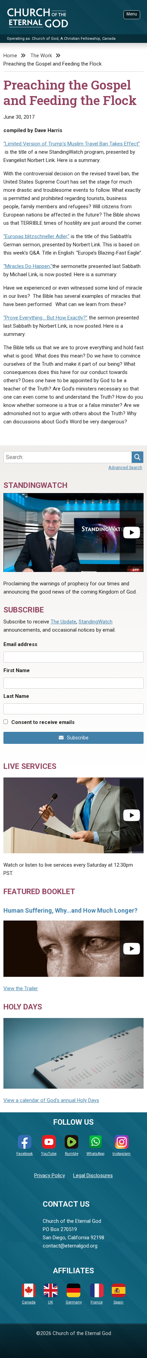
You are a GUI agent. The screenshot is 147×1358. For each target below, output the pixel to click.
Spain (118, 1302)
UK (50, 1302)
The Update (63, 622)
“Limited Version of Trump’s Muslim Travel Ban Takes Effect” (71, 144)
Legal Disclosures (93, 1175)
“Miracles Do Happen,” (27, 266)
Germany (74, 1302)
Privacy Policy (49, 1175)
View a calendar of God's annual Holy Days (51, 1100)
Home (10, 55)
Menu (131, 14)
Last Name (16, 696)
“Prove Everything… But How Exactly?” (45, 318)
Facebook (24, 1153)
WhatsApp (95, 1153)
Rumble (71, 1153)
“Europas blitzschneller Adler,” (36, 236)
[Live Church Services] (73, 815)
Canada (29, 1302)
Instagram (121, 1153)
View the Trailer (20, 988)
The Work (41, 55)
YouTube (48, 1153)
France (97, 1302)
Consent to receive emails (43, 722)
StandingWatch (95, 622)
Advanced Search (125, 467)
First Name (16, 670)
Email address (20, 644)
